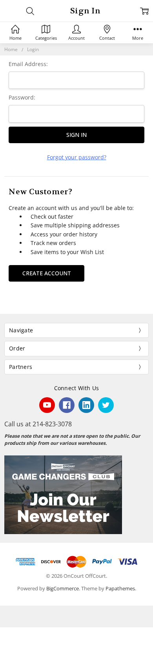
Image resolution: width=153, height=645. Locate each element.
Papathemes (120, 588)
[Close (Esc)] (2, 633)
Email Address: (28, 64)
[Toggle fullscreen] (15, 633)
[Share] (8, 633)
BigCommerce (62, 588)
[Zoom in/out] (21, 633)
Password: (22, 97)
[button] (76, 494)
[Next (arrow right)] (8, 642)
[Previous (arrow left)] (2, 642)
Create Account (46, 273)
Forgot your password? (76, 157)
